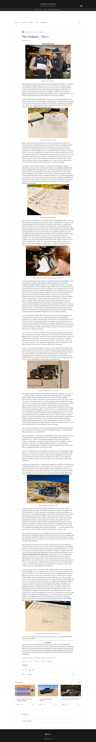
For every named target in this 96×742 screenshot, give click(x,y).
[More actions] (73, 32)
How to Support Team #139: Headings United (24, 699)
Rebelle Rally (43, 22)
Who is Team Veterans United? (70, 699)
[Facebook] (46, 734)
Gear (37, 22)
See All (79, 682)
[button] (81, 5)
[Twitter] (48, 734)
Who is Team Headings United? (46, 699)
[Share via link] (33, 669)
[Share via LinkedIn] (29, 669)
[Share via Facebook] (22, 669)
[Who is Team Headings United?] (48, 690)
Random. (31, 22)
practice (30, 661)
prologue (43, 661)
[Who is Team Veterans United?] (71, 690)
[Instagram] (50, 734)
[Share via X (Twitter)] (26, 669)
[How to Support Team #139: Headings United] (25, 690)
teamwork (36, 661)
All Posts (17, 22)
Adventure (24, 22)
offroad (24, 661)
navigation (50, 661)
